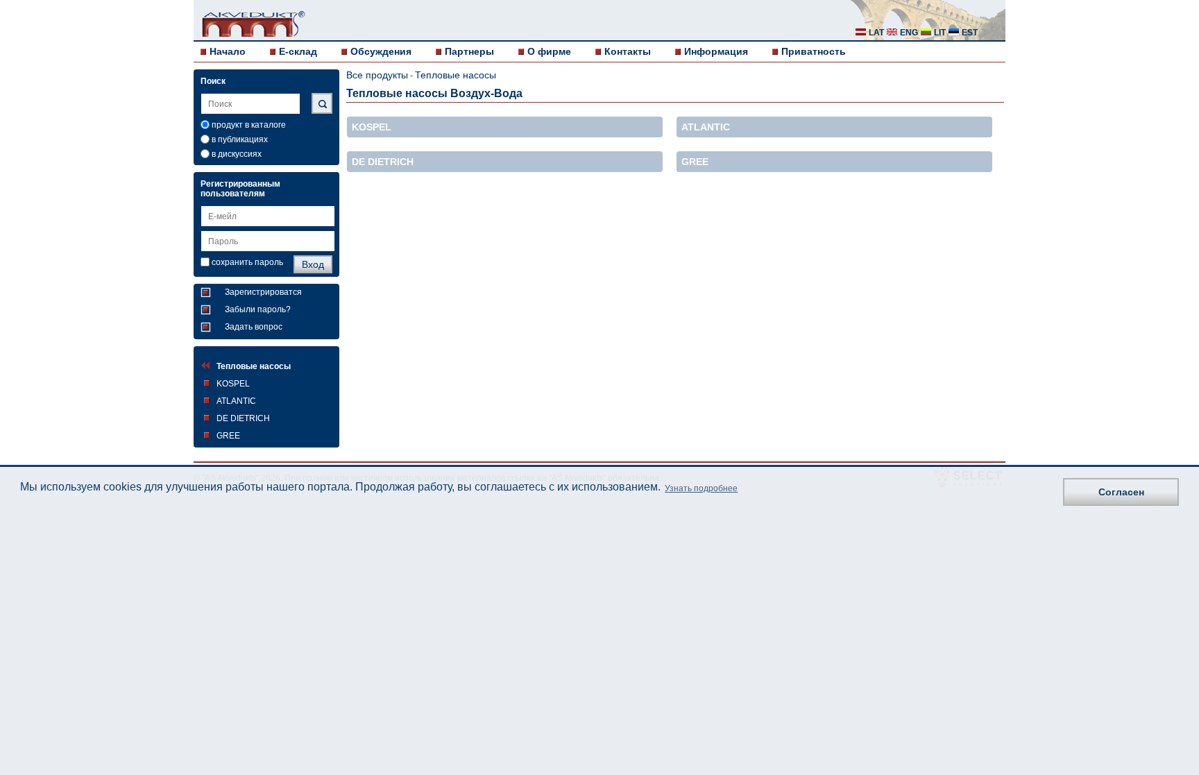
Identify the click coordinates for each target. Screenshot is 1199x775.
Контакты (627, 51)
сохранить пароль (247, 262)
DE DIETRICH (243, 418)
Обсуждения (380, 51)
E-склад (298, 51)
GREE (228, 436)
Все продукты (377, 74)
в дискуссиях (237, 154)
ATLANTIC (236, 401)
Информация (716, 51)
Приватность (813, 51)
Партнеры (469, 51)
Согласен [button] (1121, 491)
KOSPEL (233, 384)
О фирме (549, 51)
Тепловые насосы (253, 366)
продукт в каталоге (249, 125)
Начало (228, 51)
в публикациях (240, 139)
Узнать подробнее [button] (701, 488)
